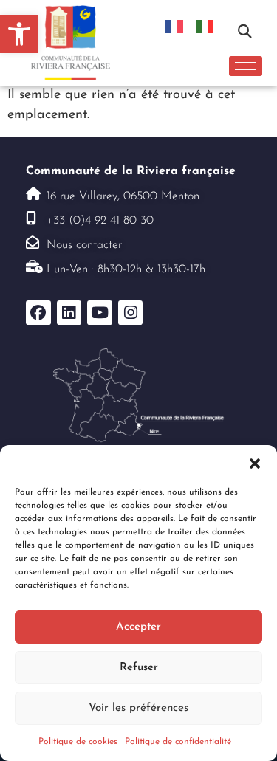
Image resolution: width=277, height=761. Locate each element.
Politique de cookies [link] (77, 741)
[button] (254, 463)
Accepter (138, 627)
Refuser (139, 667)
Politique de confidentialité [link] (178, 741)
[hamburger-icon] (245, 66)
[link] (19, 34)
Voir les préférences (138, 708)
